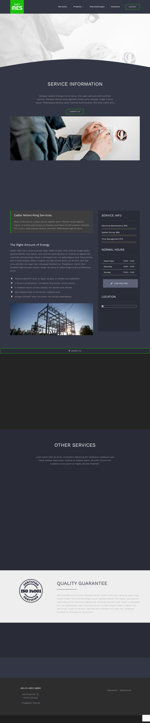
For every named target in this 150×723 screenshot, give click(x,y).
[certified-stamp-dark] (31, 580)
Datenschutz (125, 690)
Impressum (112, 690)
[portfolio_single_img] (51, 304)
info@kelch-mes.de (31, 703)
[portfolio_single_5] (75, 117)
